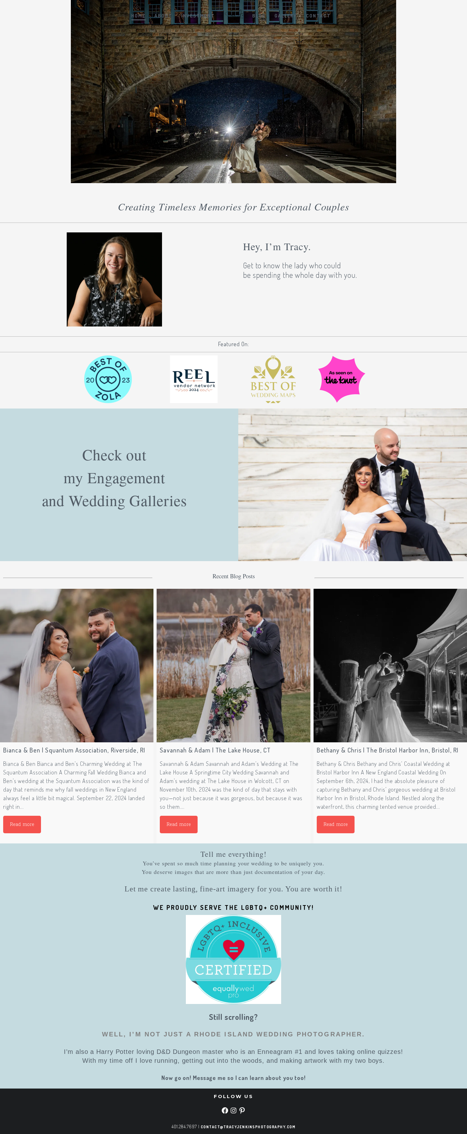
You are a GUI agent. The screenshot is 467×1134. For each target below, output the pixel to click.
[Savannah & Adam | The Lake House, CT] (233, 665)
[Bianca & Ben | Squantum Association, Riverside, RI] (76, 665)
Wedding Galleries (128, 500)
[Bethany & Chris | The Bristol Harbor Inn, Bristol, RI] (390, 665)
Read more (22, 824)
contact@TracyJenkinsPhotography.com (248, 1126)
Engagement (126, 477)
